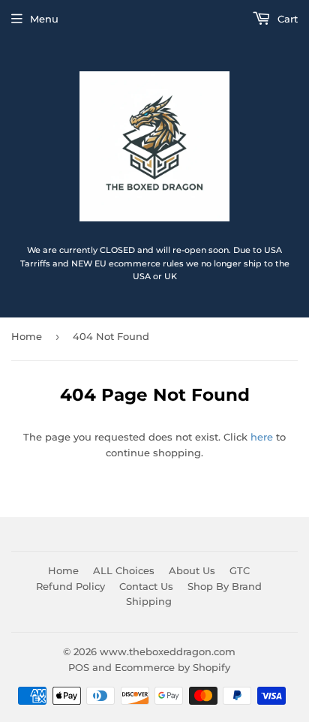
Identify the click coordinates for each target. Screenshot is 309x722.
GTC (240, 570)
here (261, 437)
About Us (192, 570)
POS (78, 667)
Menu (44, 19)
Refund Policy (70, 586)
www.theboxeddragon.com (168, 651)
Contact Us (146, 586)
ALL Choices (123, 570)
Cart (286, 19)
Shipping (149, 601)
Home (26, 336)
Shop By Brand (225, 586)
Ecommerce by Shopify (172, 667)
